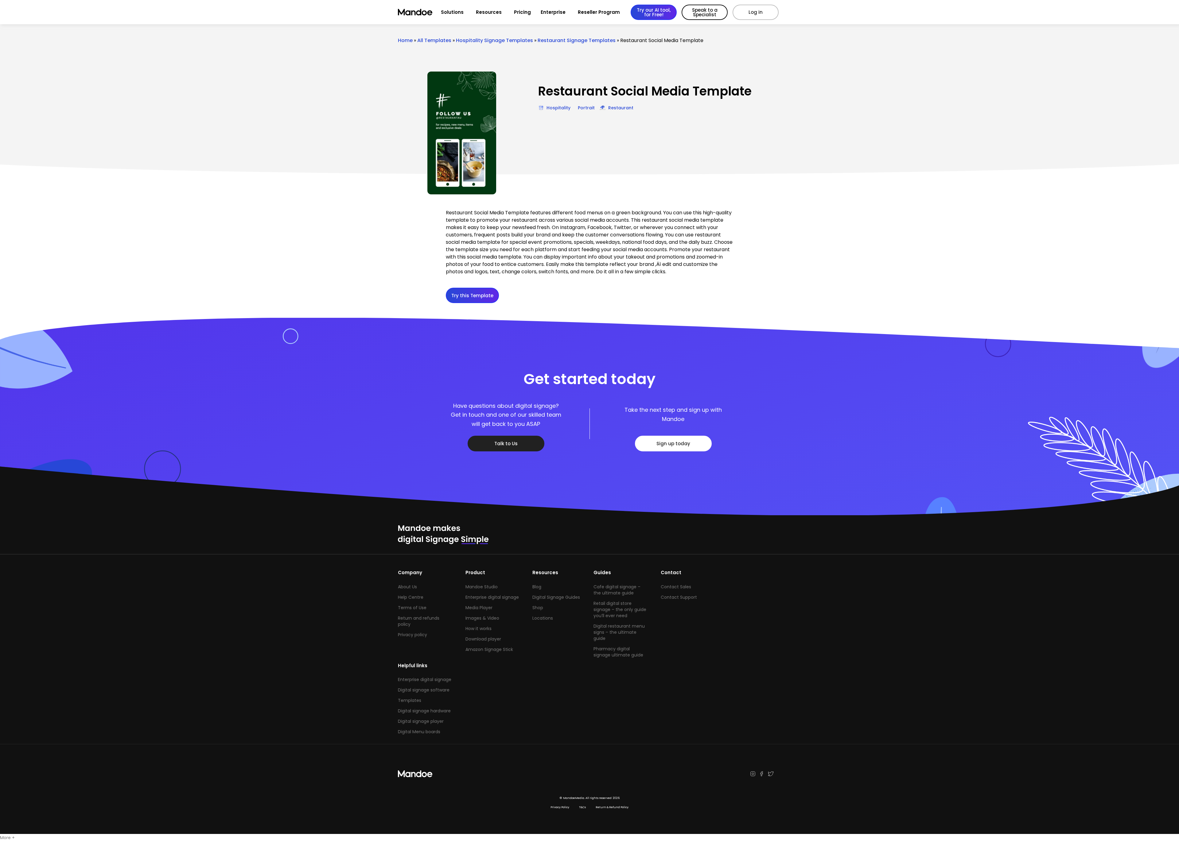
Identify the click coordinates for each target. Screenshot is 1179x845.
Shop (537, 608)
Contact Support (679, 597)
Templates (409, 700)
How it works (478, 628)
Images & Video (482, 618)
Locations (542, 618)
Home (405, 40)
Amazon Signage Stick (489, 649)
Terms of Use (412, 608)
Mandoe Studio (481, 587)
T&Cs (582, 807)
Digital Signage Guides (556, 597)
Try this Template (472, 295)
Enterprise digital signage (492, 597)
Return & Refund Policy (612, 807)
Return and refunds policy (418, 621)
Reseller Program (599, 12)
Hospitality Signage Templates (494, 40)
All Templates (434, 40)
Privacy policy (412, 635)
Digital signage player (421, 721)
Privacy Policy (560, 807)
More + (7, 838)
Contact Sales (676, 587)
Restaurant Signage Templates (577, 40)
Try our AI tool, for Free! (654, 12)
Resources (489, 12)
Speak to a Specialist (705, 12)
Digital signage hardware (424, 711)
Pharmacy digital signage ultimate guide (618, 652)
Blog (536, 587)
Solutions (452, 12)
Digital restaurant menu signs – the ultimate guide (619, 632)
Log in (756, 12)
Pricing (522, 12)
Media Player (478, 608)
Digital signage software (423, 690)
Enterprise (553, 12)
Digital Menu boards (419, 732)
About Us (407, 587)
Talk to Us (506, 443)
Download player (483, 639)
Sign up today (673, 443)
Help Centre (410, 597)
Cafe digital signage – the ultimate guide (616, 590)
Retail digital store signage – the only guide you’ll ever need (619, 609)
